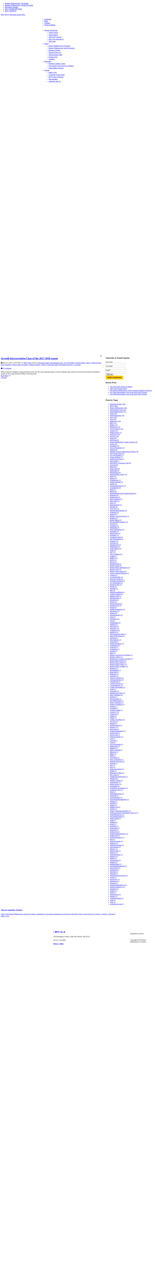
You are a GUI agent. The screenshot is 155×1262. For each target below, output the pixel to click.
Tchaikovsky (115, 480)
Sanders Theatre (116, 780)
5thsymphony (115, 640)
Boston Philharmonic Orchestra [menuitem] (16, 3)
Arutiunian (114, 649)
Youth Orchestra (116, 482)
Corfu (113, 689)
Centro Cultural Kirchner (119, 573)
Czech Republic (116, 577)
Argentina (114, 512)
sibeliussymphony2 (117, 887)
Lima (113, 742)
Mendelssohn (115, 598)
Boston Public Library (83, 363)
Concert (114, 431)
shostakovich (115, 545)
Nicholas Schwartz (117, 761)
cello (112, 617)
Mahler (114, 425)
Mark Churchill (116, 750)
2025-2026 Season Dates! (118, 388)
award (113, 824)
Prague (113, 602)
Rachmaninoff (116, 505)
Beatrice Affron (116, 657)
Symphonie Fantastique (119, 788)
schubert (114, 883)
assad (113, 820)
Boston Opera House (118, 663)
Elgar (113, 503)
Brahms (113, 518)
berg (112, 839)
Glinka (113, 716)
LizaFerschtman (116, 594)
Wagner (113, 613)
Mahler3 (114, 748)
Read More (5, 376)
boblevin (114, 843)
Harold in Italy (116, 585)
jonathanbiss (115, 623)
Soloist (113, 607)
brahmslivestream (117, 845)
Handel (113, 723)
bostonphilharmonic (118, 412)
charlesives (114, 619)
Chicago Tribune (116, 678)
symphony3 (115, 630)
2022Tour (114, 440)
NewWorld (115, 758)
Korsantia (114, 531)
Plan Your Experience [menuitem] (56, 39)
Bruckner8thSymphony (119, 522)
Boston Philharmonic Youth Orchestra (123, 442)
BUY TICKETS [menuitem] (10, 11)
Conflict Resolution (117, 687)
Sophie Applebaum (117, 609)
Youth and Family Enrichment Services (60, 365)
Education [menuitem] (47, 61)
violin (113, 550)
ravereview (115, 879)
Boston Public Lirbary (118, 664)
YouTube (114, 543)
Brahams (114, 668)
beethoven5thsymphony (119, 834)
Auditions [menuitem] (52, 59)
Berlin (113, 560)
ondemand (114, 870)
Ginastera (114, 526)
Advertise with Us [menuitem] (55, 81)
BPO (2, 15)
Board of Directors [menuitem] (55, 52)
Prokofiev (114, 535)
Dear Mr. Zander (116, 579)
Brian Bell (114, 672)
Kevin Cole (115, 735)
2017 (113, 552)
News (113, 417)
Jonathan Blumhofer (118, 731)
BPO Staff (27, 363)
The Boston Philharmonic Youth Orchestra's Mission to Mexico (131, 390)
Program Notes (116, 604)
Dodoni (113, 697)
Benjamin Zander (15, 15)
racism (113, 877)
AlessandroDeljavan (118, 486)
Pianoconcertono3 (117, 769)
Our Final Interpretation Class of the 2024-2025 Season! (128, 392)
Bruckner (114, 495)
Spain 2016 (115, 469)
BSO (113, 653)
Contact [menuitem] (47, 23)
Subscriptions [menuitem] (53, 35)
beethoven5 (115, 832)
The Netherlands (116, 539)
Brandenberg (115, 670)
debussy (114, 849)
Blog (23, 15)
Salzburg (114, 778)
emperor (114, 856)
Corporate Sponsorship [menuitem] (57, 75)
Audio (113, 556)
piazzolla (114, 874)
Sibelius (113, 507)
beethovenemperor (117, 837)
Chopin (113, 575)
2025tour (114, 638)
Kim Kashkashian (117, 529)
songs (113, 893)
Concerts (114, 465)
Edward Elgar (115, 699)
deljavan (114, 853)
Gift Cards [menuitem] (52, 41)
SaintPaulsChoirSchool (119, 777)
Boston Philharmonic (118, 408)
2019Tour (115, 434)
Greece (113, 444)
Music (113, 754)
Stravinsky (114, 611)
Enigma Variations (117, 704)
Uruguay (114, 541)
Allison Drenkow (34, 365)
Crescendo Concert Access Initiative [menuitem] (61, 66)
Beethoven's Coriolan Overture (121, 659)
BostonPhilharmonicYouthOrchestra (123, 493)
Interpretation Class (56, 363)
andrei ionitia (115, 818)
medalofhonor (115, 864)
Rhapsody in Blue (117, 773)
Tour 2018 (114, 461)
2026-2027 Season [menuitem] (55, 37)
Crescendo (77, 365)
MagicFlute (115, 746)
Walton (113, 805)
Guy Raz (114, 721)
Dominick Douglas (117, 581)
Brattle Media (115, 520)
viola (112, 902)
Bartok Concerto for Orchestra (121, 655)
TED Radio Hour (117, 794)
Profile (113, 771)
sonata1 (113, 891)
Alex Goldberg (116, 554)
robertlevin (114, 881)
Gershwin (114, 714)
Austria (113, 651)
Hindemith (114, 528)
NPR (113, 756)
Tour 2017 (114, 509)
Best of (113, 562)
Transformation (116, 797)
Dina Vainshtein (6, 365)
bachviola (114, 830)
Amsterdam (115, 645)
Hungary (114, 727)
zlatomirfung (115, 472)
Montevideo (115, 533)
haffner (113, 858)
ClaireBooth (115, 682)
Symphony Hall (116, 537)
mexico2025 (115, 868)
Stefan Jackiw (115, 784)
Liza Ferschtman (116, 744)
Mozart (113, 467)
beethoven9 (115, 836)
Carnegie (114, 676)
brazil (113, 438)
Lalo (112, 739)
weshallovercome (117, 904)
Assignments (115, 488)
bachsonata (115, 828)
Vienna (113, 801)
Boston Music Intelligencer (120, 567)
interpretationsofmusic (118, 510)
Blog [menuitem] (46, 21)
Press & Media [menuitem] (49, 25)
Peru (112, 767)
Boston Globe (115, 566)
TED (113, 792)
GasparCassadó (116, 710)
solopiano (114, 889)
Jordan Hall (115, 733)
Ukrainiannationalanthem (119, 799)
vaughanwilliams (116, 898)
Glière (113, 718)
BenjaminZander (117, 415)
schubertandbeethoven (118, 885)
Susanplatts (115, 786)
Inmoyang (114, 729)
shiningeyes (115, 421)
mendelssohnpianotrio (118, 866)
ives (112, 621)
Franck (113, 706)
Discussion (114, 501)
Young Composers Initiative (120, 811)
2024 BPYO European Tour (120, 463)
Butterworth (115, 497)
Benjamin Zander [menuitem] (11, 7)
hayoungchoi (115, 860)
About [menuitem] (46, 44)
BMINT (114, 558)
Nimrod (113, 763)
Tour (113, 419)
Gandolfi (114, 708)
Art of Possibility (69, 363)
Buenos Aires (115, 569)
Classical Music (116, 457)
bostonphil (114, 471)
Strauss (113, 478)
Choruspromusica (117, 680)
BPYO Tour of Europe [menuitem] (56, 77)
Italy (112, 590)
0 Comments (7, 368)
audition (114, 822)
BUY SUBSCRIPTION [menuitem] (13, 9)
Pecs (112, 765)
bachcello (114, 826)
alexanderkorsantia (117, 817)
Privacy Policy (58, 944)
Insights (113, 450)
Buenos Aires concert (118, 571)
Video (113, 414)
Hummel (114, 588)
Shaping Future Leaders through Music (124, 452)
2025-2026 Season (117, 636)
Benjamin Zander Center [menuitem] (57, 64)
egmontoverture (116, 855)
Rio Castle (114, 775)
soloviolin (114, 626)
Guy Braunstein (116, 583)
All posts (4, 377)
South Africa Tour (117, 459)
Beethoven (115, 427)
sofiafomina (115, 547)
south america (115, 548)
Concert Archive (116, 683)
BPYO (7, 15)
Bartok (113, 491)
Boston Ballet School (118, 661)
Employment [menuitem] (53, 57)
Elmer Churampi (116, 702)
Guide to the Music (117, 720)
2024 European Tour (118, 634)
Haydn (113, 586)
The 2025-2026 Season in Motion (121, 387)
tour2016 (114, 632)
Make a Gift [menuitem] (53, 72)
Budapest (114, 674)
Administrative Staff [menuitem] (55, 55)
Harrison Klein (96, 363)
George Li (114, 712)
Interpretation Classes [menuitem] (56, 68)
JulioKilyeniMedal (117, 592)
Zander (113, 484)
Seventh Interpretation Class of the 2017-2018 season (29, 358)
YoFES (43, 365)
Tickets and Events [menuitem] (51, 30)
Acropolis (114, 642)
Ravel (113, 476)
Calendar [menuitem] (47, 19)
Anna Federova (116, 429)
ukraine (113, 896)
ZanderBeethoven (117, 815)
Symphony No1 (116, 790)
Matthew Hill (115, 596)
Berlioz (113, 514)
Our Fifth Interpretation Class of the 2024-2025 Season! (128, 394)
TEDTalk (114, 796)
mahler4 (114, 625)
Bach (113, 490)
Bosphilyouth (115, 564)
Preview (114, 436)
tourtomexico (115, 894)
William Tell (115, 807)
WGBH (113, 803)
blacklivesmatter (116, 841)
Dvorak (113, 524)
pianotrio (114, 872)
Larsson (113, 740)
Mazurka (114, 752)
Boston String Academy (20, 365)
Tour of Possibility (117, 448)
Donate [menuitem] (46, 70)
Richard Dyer (115, 605)
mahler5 (114, 862)
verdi (113, 900)
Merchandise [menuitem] (53, 79)
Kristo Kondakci (116, 737)
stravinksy (114, 628)
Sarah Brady (115, 782)
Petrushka (114, 600)
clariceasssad (115, 847)
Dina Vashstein (116, 499)
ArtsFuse (114, 647)
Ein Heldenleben (116, 701)
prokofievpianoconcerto (119, 875)
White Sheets (116, 433)
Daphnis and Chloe (117, 693)
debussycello (115, 851)
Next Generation (116, 759)
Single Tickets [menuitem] (53, 32)
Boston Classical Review (119, 516)
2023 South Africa (117, 453)
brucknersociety (116, 615)
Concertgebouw (116, 685)
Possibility (114, 446)
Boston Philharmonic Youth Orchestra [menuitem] (19, 5)
